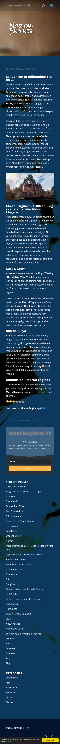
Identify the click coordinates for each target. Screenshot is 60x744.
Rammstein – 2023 (15, 559)
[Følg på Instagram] (52, 736)
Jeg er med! (50, 740)
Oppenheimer (13, 535)
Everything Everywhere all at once (23, 633)
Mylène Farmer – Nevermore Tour (24, 554)
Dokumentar (12, 677)
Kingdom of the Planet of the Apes (24, 491)
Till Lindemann (13, 516)
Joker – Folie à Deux (16, 486)
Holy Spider (12, 594)
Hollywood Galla (14, 628)
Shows (9, 702)
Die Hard (10, 638)
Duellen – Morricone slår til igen (23, 599)
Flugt (8, 663)
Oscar (9, 697)
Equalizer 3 (11, 530)
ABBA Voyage (13, 623)
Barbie (9, 540)
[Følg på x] (46, 736)
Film (33, 68)
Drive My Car (13, 648)
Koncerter (11, 692)
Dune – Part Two (15, 506)
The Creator (12, 526)
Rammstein (12, 603)
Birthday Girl (12, 501)
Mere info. (9, 741)
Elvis (8, 618)
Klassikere (11, 687)
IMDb (44, 408)
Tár (8, 579)
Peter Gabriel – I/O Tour (18, 564)
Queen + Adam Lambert (18, 613)
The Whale (11, 574)
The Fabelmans (14, 569)
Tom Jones (11, 608)
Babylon (10, 584)
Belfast (9, 643)
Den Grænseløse (14, 511)
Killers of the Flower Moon (20, 521)
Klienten (10, 653)
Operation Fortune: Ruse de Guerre (24, 589)
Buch (11, 68)
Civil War (10, 496)
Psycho (9, 658)
